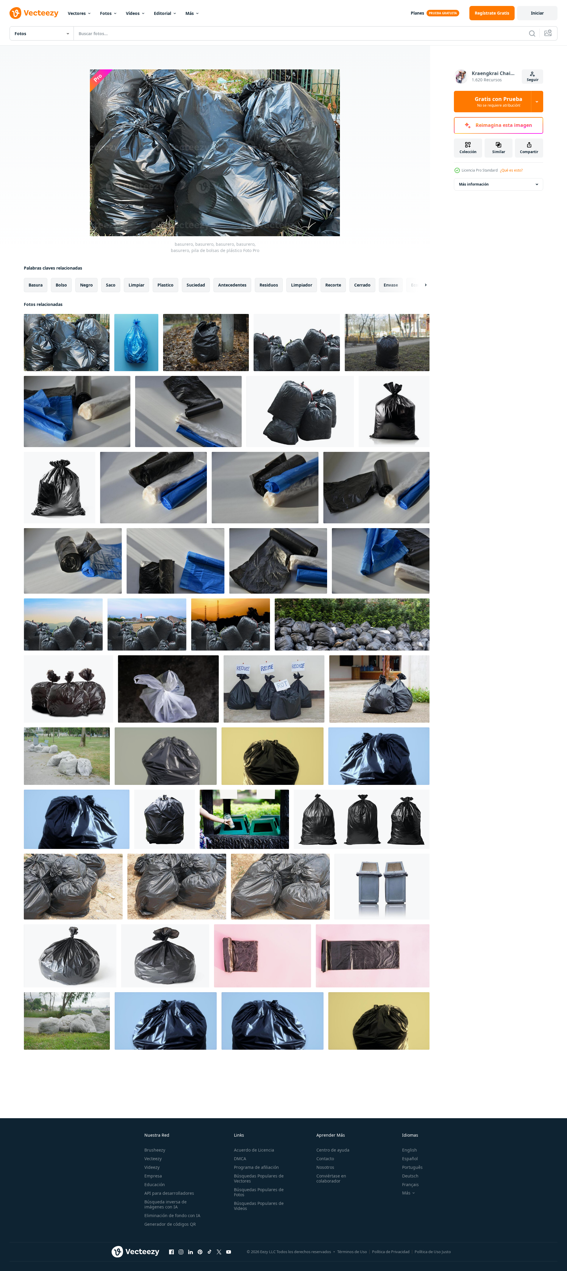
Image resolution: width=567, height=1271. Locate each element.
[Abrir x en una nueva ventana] (219, 1251)
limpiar (136, 285)
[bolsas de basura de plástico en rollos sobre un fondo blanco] (77, 411)
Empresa (153, 1176)
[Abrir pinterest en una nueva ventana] (200, 1251)
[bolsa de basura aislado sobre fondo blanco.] (70, 955)
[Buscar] (532, 33)
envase (391, 285)
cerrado (362, 285)
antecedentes (232, 285)
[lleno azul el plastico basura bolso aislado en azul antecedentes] (136, 342)
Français (410, 1184)
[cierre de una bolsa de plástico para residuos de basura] (166, 756)
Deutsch (410, 1176)
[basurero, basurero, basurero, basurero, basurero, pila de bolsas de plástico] (67, 342)
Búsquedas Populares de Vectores (259, 1178)
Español (410, 1158)
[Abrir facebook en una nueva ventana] (171, 1251)
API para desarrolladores (169, 1193)
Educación (154, 1184)
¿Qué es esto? (511, 170)
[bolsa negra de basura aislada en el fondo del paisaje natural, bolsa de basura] (63, 624)
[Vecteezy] (34, 13)
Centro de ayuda (332, 1150)
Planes (417, 13)
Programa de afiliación (256, 1167)
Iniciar (537, 13)
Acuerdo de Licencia (254, 1150)
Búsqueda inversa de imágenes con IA (165, 1204)
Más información (474, 184)
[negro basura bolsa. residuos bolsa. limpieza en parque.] (206, 342)
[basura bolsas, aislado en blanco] (361, 819)
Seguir (532, 79)
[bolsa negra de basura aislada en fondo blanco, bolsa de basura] (297, 342)
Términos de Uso (352, 1251)
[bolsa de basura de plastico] (168, 689)
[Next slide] (420, 285)
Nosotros (325, 1167)
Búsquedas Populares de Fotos (259, 1192)
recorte (333, 285)
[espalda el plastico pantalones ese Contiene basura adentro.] (274, 689)
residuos (269, 285)
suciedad (196, 285)
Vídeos (133, 13)
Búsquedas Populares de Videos (259, 1205)
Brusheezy (154, 1150)
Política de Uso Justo (433, 1251)
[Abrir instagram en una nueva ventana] (181, 1251)
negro (86, 285)
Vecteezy (153, 1158)
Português (412, 1167)
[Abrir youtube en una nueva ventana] (228, 1251)
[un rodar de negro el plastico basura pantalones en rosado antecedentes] (262, 955)
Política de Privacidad (391, 1251)
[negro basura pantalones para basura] (73, 887)
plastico (165, 285)
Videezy (152, 1167)
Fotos (106, 13)
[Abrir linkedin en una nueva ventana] (190, 1251)
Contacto (325, 1158)
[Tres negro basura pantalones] (68, 689)
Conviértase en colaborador (331, 1178)
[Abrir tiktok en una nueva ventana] (209, 1251)
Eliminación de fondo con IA (172, 1215)
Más (189, 13)
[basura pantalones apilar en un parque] (67, 756)
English (409, 1150)
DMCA (240, 1158)
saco (110, 285)
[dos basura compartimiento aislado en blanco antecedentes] (382, 887)
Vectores (77, 13)
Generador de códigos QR (170, 1224)
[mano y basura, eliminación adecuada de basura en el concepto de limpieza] (244, 819)
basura (36, 285)
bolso (61, 285)
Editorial (162, 13)
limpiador (301, 285)
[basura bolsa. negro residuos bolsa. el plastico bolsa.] (387, 342)
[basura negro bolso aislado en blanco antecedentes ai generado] (394, 411)
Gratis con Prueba (498, 101)
